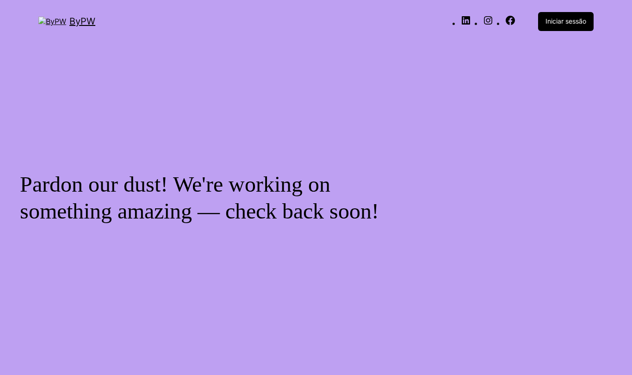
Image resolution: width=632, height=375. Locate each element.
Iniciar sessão (565, 21)
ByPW (82, 21)
